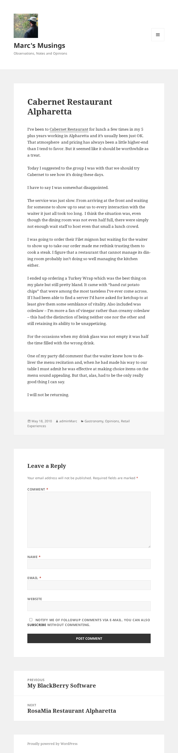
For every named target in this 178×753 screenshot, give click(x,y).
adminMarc (68, 421)
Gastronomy (94, 421)
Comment (37, 489)
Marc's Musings (39, 45)
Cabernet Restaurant (69, 129)
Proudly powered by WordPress (52, 743)
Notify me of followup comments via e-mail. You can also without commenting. (88, 622)
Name (34, 557)
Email (34, 578)
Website (34, 599)
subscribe (36, 625)
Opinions (112, 421)
